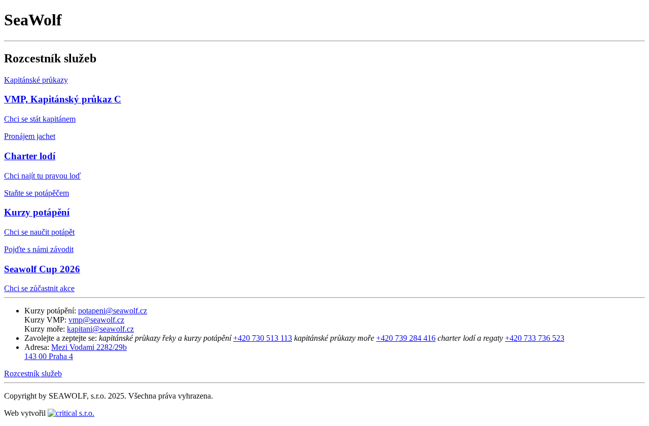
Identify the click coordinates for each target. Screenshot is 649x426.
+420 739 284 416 (406, 338)
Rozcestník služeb (33, 373)
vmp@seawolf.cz (96, 319)
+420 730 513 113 (262, 338)
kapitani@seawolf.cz (100, 329)
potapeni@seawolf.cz (112, 310)
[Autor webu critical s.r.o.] (71, 413)
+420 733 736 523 (534, 338)
